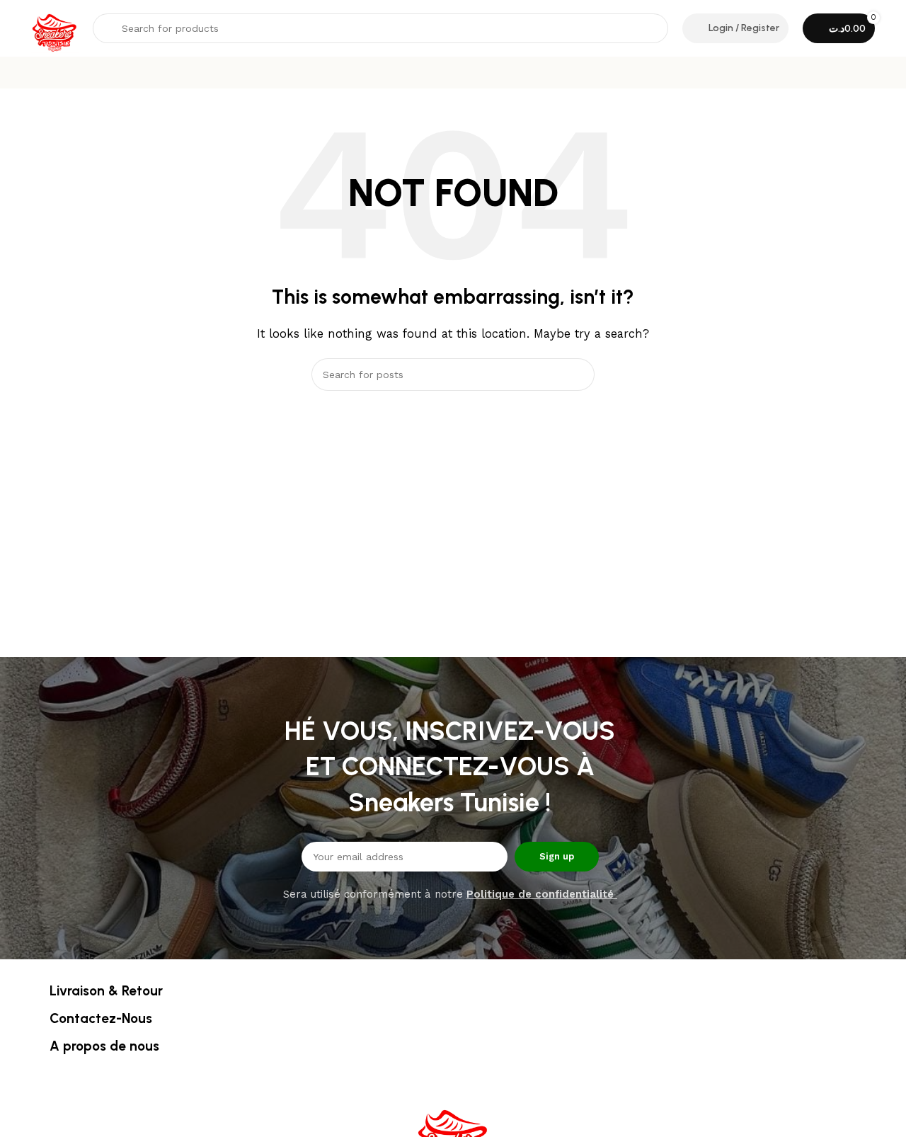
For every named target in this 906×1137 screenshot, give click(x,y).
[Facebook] (434, 1070)
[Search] (578, 374)
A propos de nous (104, 1046)
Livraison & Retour (106, 991)
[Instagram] (473, 1070)
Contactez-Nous (101, 1018)
